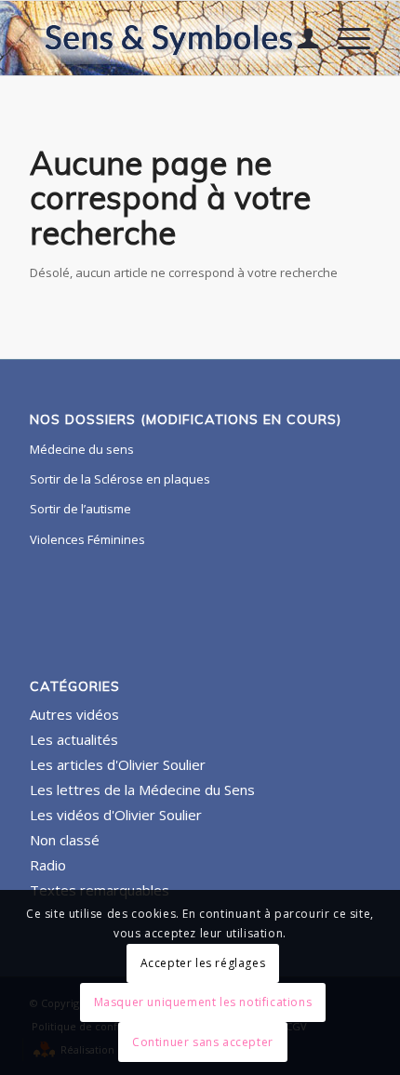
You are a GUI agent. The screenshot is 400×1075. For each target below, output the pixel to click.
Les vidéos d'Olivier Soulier (116, 814)
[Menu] (344, 38)
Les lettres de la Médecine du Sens (142, 789)
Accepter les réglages (203, 963)
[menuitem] (299, 38)
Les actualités (74, 739)
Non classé (65, 839)
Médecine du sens (82, 449)
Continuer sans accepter (202, 1042)
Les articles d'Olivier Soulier (118, 764)
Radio (48, 865)
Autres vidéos (74, 714)
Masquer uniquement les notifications (203, 1002)
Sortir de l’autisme (80, 508)
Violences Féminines (87, 539)
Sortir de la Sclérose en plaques (120, 479)
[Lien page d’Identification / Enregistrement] (299, 38)
